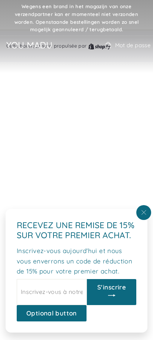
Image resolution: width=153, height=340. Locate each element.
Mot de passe (132, 45)
